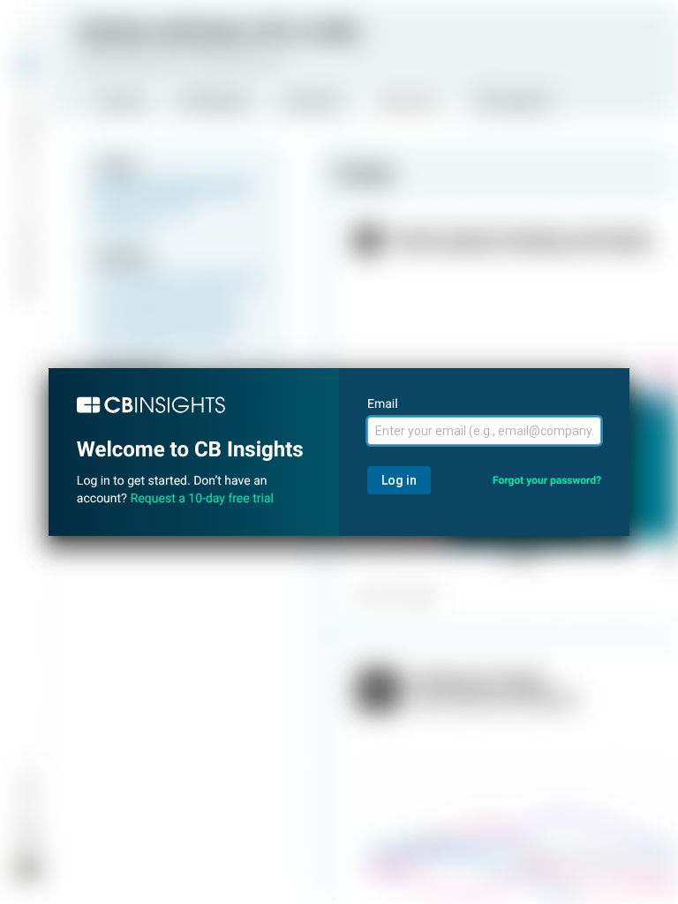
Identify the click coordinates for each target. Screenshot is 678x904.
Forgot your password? (547, 480)
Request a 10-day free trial (202, 499)
